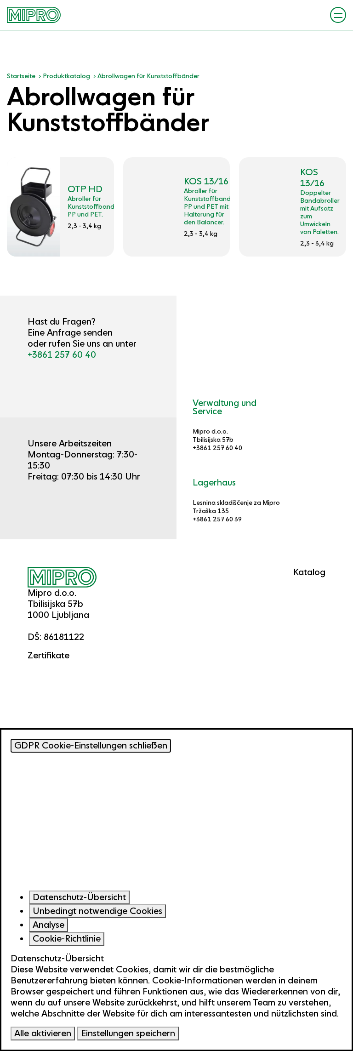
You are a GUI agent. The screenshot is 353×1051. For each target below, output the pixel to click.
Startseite (21, 76)
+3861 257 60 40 (62, 354)
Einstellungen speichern (128, 1033)
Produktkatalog (66, 76)
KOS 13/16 (206, 181)
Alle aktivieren (42, 1033)
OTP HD (85, 189)
